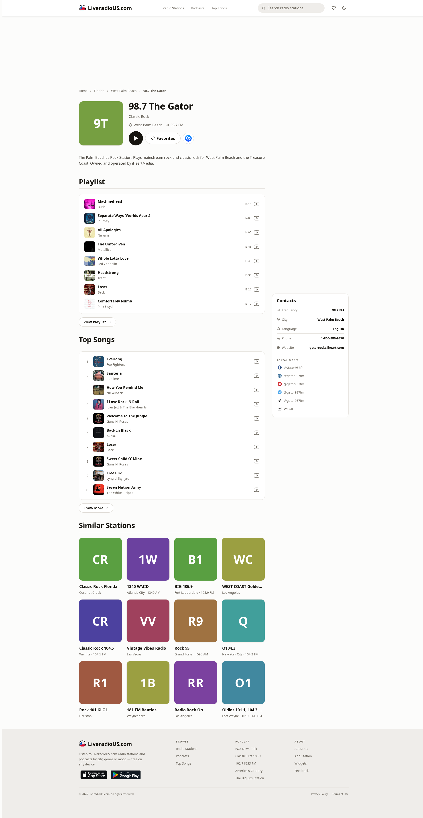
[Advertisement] (213, 53)
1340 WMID (138, 586)
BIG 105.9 (184, 586)
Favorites (166, 138)
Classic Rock (139, 116)
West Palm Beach (124, 91)
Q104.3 (228, 648)
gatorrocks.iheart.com (326, 347)
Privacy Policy (319, 794)
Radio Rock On (189, 709)
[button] (100, 559)
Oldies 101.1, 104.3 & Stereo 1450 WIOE (243, 709)
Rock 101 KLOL (93, 709)
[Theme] (344, 8)
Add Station (303, 756)
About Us (301, 749)
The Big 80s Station (249, 778)
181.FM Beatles (142, 709)
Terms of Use (340, 794)
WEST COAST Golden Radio (243, 586)
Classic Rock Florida (98, 586)
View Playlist (94, 322)
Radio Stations (173, 8)
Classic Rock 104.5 (96, 648)
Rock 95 (182, 648)
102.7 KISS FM (245, 763)
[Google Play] (126, 774)
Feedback (302, 771)
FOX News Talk (246, 749)
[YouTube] (256, 204)
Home (83, 91)
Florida (99, 91)
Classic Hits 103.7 (248, 756)
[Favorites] (333, 8)
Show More (93, 508)
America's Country (248, 771)
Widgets (301, 763)
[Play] (136, 138)
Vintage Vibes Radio (146, 648)
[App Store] (94, 774)
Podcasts (197, 8)
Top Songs (219, 8)
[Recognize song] (188, 138)
